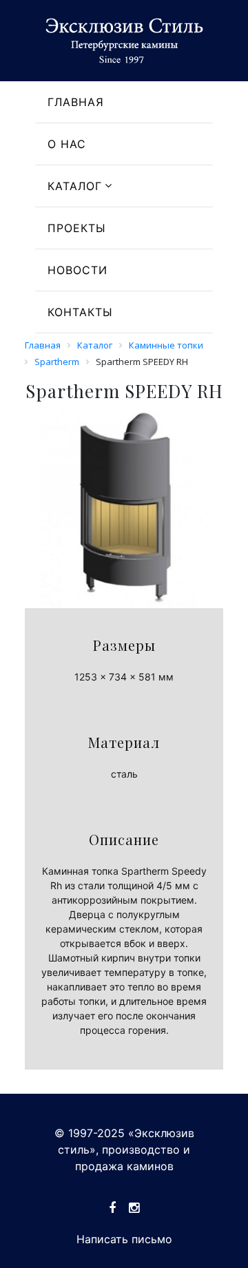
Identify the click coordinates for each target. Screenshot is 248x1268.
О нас (67, 144)
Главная (76, 102)
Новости (77, 270)
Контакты (80, 312)
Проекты (77, 228)
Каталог (75, 186)
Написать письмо (124, 1239)
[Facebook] (112, 1208)
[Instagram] (134, 1208)
